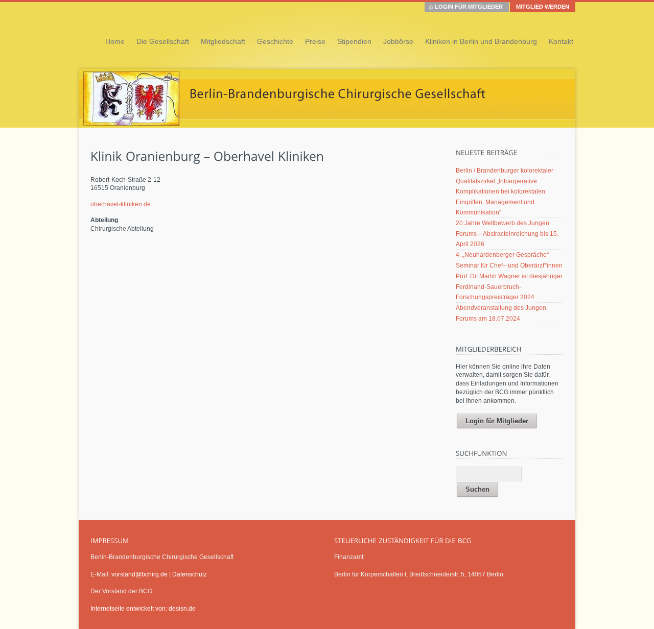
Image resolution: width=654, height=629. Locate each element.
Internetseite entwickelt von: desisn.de (143, 608)
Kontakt (561, 41)
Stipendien (354, 41)
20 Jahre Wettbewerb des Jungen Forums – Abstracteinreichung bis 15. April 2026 (507, 234)
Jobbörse (398, 41)
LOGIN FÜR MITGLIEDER (469, 7)
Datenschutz (189, 574)
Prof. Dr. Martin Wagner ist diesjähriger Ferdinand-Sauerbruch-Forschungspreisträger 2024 (509, 287)
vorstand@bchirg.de (139, 574)
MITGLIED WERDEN (542, 7)
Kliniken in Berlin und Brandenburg (481, 41)
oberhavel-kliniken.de (120, 204)
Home (115, 41)
